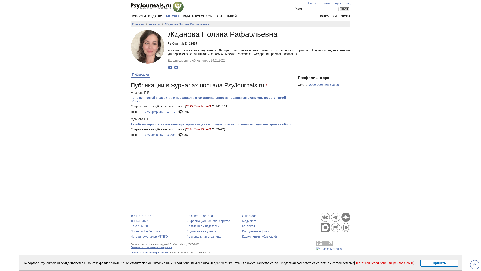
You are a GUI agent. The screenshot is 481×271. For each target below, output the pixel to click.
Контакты (248, 226)
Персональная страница (203, 236)
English (313, 3)
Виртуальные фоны (256, 231)
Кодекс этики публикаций (259, 236)
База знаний (225, 16)
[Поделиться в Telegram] (176, 67)
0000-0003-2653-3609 (324, 84)
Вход (346, 3)
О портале (249, 216)
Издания (155, 16)
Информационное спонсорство (208, 221)
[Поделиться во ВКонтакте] (170, 67)
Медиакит (249, 221)
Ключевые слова (335, 16)
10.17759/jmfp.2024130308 (157, 134)
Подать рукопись (197, 16)
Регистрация (332, 3)
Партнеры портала (199, 216)
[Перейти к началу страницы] (474, 265)
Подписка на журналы (201, 231)
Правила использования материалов (151, 247)
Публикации (140, 74)
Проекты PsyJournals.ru (147, 231)
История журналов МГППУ (149, 236)
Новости (138, 16)
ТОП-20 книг (139, 221)
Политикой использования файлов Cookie (384, 263)
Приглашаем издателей (202, 226)
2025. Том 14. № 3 (198, 106)
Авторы (172, 16)
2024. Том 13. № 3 (198, 129)
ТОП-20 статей (141, 216)
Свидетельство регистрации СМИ (150, 252)
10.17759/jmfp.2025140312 (157, 112)
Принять (439, 263)
